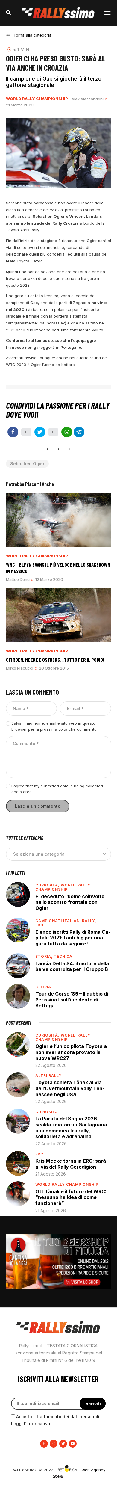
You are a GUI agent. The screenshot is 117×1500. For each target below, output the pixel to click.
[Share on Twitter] (39, 432)
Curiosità (46, 1112)
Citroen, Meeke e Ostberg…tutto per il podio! (55, 660)
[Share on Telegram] (79, 432)
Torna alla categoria (32, 35)
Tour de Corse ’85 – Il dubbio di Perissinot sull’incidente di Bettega (71, 999)
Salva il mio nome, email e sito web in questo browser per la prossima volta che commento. (54, 726)
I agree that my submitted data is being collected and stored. (57, 788)
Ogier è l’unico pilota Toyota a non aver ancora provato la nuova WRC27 (71, 1052)
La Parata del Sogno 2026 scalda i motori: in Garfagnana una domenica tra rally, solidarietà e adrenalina (71, 1127)
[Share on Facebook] (12, 432)
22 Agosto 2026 (51, 1065)
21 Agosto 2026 (50, 1173)
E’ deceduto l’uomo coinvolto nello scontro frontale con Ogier (69, 902)
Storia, (44, 956)
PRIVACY (58, 1486)
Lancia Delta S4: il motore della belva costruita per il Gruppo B (72, 966)
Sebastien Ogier (27, 463)
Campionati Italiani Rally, (65, 921)
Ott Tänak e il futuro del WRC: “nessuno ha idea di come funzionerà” (71, 1197)
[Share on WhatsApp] (66, 432)
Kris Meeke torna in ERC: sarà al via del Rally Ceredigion (70, 1164)
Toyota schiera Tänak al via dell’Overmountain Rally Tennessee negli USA (69, 1088)
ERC (39, 925)
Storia (43, 987)
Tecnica (63, 956)
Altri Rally (48, 1075)
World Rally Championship (37, 98)
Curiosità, (48, 885)
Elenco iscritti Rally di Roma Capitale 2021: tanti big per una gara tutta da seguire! (72, 938)
